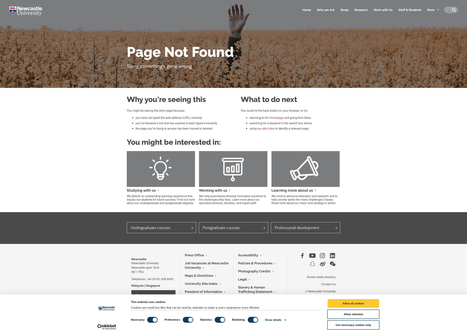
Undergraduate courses (150, 227)
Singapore (153, 285)
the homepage (274, 117)
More (431, 10)
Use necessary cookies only (353, 325)
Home (306, 10)
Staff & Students (409, 10)
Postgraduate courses (221, 227)
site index (268, 128)
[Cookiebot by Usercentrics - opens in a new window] (107, 327)
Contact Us (328, 284)
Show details (273, 319)
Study (344, 10)
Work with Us (383, 10)
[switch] (188, 320)
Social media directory (321, 277)
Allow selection (353, 314)
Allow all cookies (353, 303)
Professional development (297, 227)
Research (361, 10)
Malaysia (137, 285)
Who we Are (326, 10)
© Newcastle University (320, 291)
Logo (30, 14)
